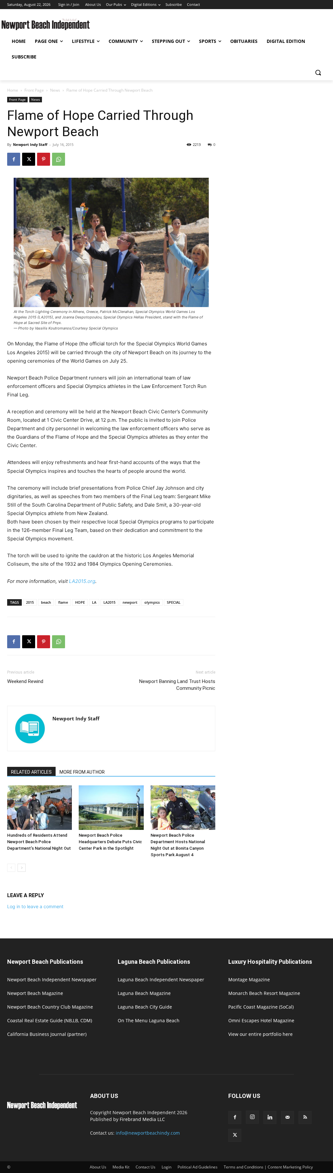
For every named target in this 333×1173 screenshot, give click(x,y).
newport (130, 602)
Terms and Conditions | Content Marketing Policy (268, 1167)
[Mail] (287, 1117)
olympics (152, 602)
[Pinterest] (43, 159)
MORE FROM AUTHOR (82, 772)
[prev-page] (11, 868)
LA (94, 602)
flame (63, 602)
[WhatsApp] (58, 159)
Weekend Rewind (25, 681)
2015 (30, 602)
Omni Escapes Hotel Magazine (261, 1020)
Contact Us (145, 1167)
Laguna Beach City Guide (145, 1007)
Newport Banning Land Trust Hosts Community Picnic (177, 684)
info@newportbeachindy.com (148, 1133)
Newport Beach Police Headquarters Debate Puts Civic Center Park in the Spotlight (110, 842)
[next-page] (22, 868)
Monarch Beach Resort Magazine (264, 993)
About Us (98, 1167)
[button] (318, 72)
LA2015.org (82, 581)
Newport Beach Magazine (35, 993)
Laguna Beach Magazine (144, 993)
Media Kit (121, 1167)
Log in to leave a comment (35, 906)
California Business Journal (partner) (47, 1034)
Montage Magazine (249, 979)
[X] (28, 159)
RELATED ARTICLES (31, 772)
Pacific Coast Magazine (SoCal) (261, 1007)
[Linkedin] (269, 1117)
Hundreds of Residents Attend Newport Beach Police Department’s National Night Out (39, 842)
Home (12, 90)
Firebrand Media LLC (142, 1119)
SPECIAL (173, 602)
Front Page (34, 90)
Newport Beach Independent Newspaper (52, 979)
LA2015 (109, 602)
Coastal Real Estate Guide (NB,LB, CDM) (49, 1020)
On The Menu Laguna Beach (149, 1020)
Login (166, 1167)
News (55, 90)
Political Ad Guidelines (198, 1167)
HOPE (80, 602)
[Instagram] (252, 1117)
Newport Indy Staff (30, 144)
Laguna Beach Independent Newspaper (161, 979)
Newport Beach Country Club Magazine (50, 1007)
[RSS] (305, 1117)
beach (46, 602)
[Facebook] (13, 159)
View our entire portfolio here (260, 1034)
